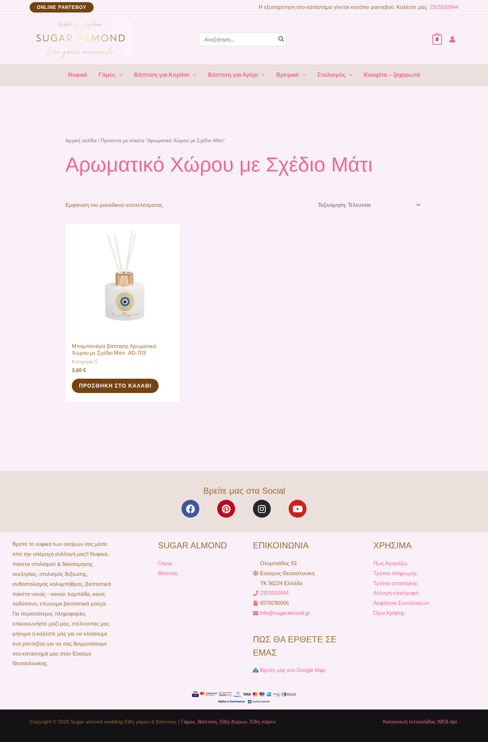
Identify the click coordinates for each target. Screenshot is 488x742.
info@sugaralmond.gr (285, 613)
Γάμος (188, 721)
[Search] (281, 39)
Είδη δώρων (233, 721)
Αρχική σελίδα (80, 140)
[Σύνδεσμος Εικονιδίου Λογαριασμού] (452, 39)
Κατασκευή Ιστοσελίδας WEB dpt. (420, 721)
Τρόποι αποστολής (395, 583)
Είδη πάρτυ (263, 721)
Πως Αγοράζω (390, 563)
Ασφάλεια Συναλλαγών (401, 603)
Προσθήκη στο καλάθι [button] (115, 386)
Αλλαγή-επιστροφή (395, 593)
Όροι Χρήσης (388, 613)
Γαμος (165, 563)
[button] (62, 7)
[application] (119, 75)
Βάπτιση (168, 573)
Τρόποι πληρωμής (395, 573)
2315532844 (443, 7)
